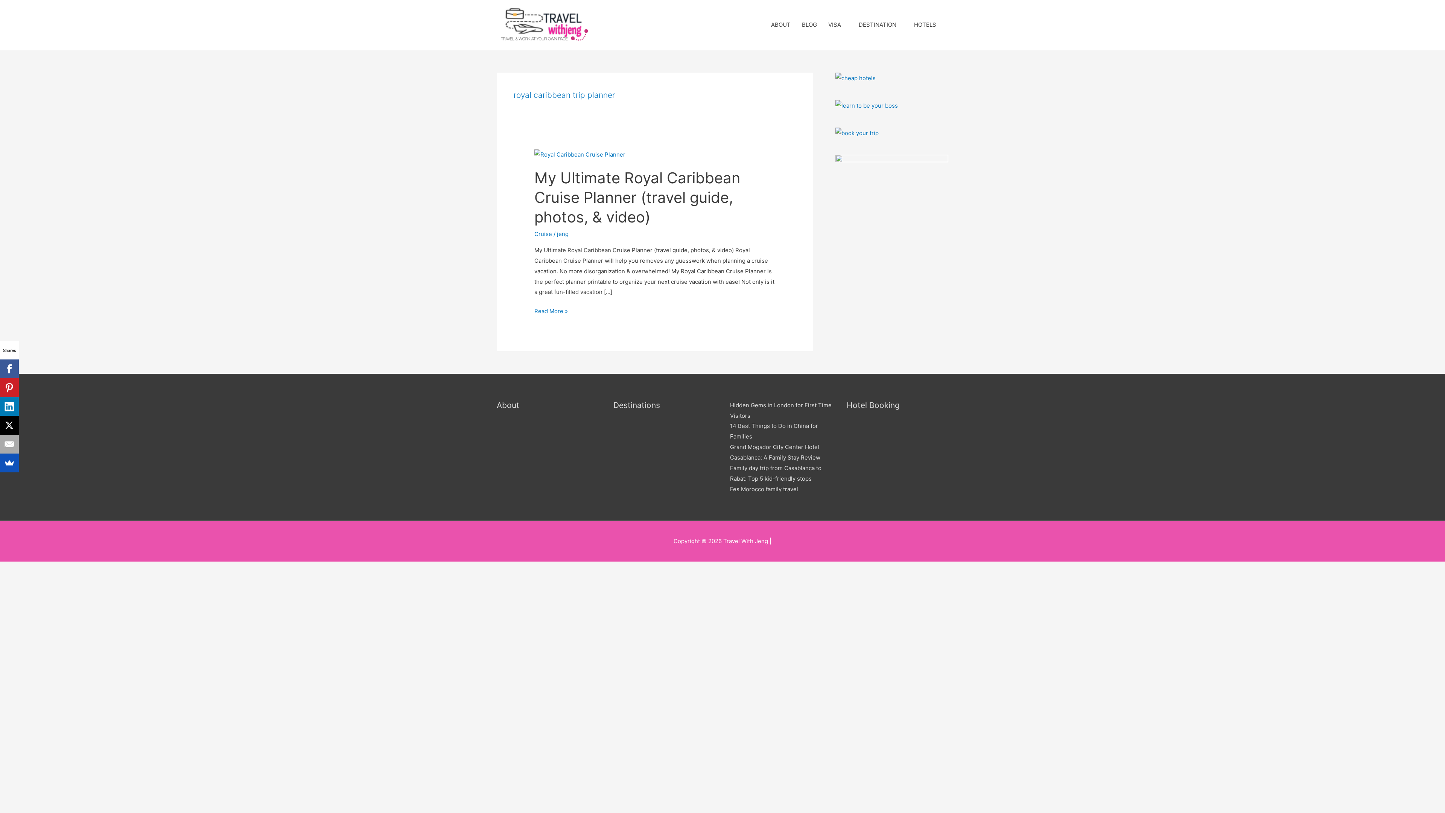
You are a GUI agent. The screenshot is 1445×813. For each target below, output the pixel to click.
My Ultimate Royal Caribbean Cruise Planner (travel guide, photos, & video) (637, 197)
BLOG (809, 24)
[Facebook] (9, 368)
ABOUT (781, 24)
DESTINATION (877, 24)
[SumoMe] (9, 463)
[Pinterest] (9, 387)
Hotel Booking (873, 405)
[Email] (9, 444)
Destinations (636, 405)
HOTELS (925, 24)
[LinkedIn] (9, 406)
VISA (834, 24)
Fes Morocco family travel (764, 489)
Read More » (551, 310)
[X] (9, 425)
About (508, 405)
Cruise (543, 234)
